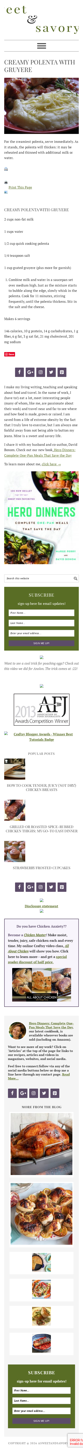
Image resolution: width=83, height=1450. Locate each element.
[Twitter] (51, 372)
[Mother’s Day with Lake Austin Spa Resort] (41, 1324)
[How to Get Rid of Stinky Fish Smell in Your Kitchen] (41, 1351)
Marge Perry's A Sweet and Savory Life (41, 20)
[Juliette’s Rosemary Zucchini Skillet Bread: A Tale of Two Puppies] (41, 1270)
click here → (51, 464)
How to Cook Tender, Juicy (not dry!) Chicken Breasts (41, 787)
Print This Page (20, 187)
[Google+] (30, 372)
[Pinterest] (62, 372)
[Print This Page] (6, 187)
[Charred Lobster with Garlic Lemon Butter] (41, 1297)
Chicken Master (35, 935)
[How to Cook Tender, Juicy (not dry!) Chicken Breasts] (14, 778)
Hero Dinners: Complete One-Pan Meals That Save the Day (51, 1025)
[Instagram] (40, 372)
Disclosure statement (41, 906)
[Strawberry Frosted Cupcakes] (14, 860)
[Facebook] (19, 372)
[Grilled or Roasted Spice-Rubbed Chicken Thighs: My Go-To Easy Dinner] (14, 819)
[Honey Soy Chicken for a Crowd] (41, 1243)
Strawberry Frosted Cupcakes (41, 867)
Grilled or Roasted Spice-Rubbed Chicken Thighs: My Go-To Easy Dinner (41, 828)
